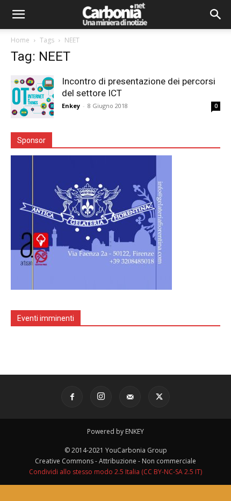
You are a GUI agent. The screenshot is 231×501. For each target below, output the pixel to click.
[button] (18, 14)
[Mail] (130, 396)
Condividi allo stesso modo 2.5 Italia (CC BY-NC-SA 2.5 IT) (115, 471)
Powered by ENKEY (115, 431)
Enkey (71, 106)
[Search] (216, 14)
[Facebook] (72, 396)
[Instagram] (101, 396)
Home (20, 40)
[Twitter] (159, 396)
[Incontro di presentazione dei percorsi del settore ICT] (32, 96)
